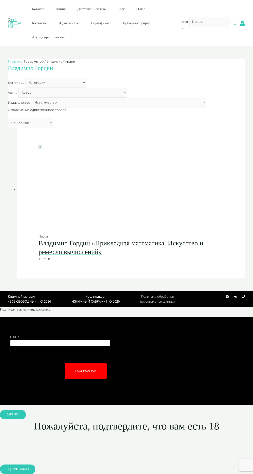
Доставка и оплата (91, 9)
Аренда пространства (48, 37)
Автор (13, 92)
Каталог (38, 9)
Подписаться (85, 370)
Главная (14, 61)
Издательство (69, 23)
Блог (121, 9)
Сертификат (100, 23)
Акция (61, 9)
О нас (140, 9)
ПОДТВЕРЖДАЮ (18, 469)
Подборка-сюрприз (135, 23)
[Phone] (243, 296)
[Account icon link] (242, 23)
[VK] (235, 296)
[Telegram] (227, 296)
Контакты (39, 23)
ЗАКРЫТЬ (13, 414)
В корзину (121, 225)
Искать (185, 22)
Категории (16, 82)
